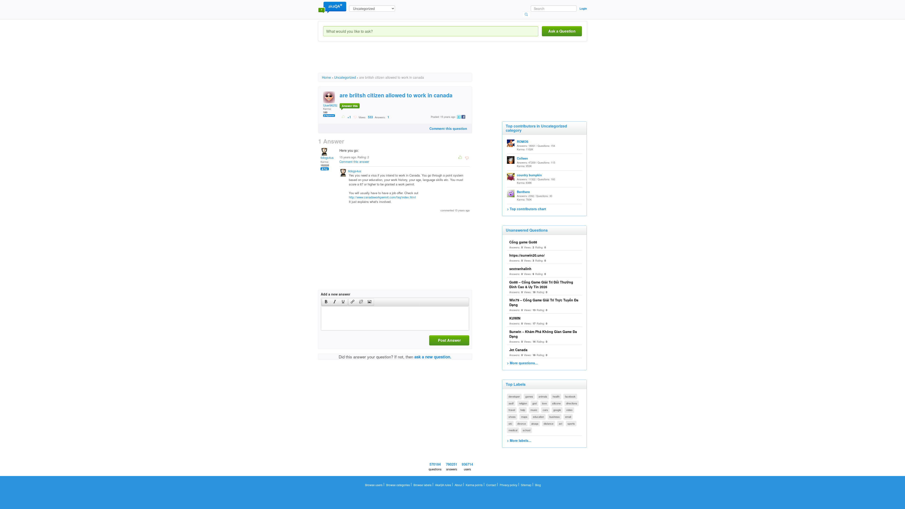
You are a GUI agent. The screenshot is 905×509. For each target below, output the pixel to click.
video (569, 410)
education (538, 417)
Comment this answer (354, 161)
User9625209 (332, 105)
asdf (511, 403)
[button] (326, 302)
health (556, 396)
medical (513, 430)
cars (545, 410)
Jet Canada (518, 349)
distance (548, 423)
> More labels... (519, 440)
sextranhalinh (520, 268)
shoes (512, 417)
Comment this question (448, 128)
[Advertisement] (404, 61)
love (544, 403)
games (529, 396)
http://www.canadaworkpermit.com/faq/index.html (382, 197)
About (458, 485)
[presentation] (326, 302)
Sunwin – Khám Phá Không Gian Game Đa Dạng (543, 334)
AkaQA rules (443, 485)
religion (523, 403)
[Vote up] (343, 117)
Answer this (350, 106)
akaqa (534, 423)
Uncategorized (345, 77)
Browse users (374, 485)
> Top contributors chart (526, 208)
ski (510, 423)
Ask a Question (562, 31)
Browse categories (398, 485)
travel (512, 410)
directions (571, 403)
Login (583, 8)
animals (543, 396)
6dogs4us (327, 157)
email (568, 417)
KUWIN (514, 318)
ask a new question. (432, 357)
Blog (538, 485)
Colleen (522, 158)
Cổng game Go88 (523, 242)
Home (326, 77)
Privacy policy (508, 485)
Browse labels (422, 485)
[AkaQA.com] (332, 7)
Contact (491, 485)
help (522, 410)
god (534, 403)
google (557, 410)
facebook (570, 396)
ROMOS (522, 141)
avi (560, 423)
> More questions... (522, 363)
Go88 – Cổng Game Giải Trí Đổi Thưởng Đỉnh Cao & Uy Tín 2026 (541, 284)
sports (571, 423)
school (526, 430)
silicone (556, 403)
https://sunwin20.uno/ (527, 255)
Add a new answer (335, 294)
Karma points (474, 485)
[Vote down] (355, 117)
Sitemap (526, 485)
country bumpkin (529, 175)
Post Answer (449, 340)
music (534, 410)
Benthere (523, 191)
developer (514, 396)
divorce (521, 423)
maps (524, 417)
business (554, 417)
